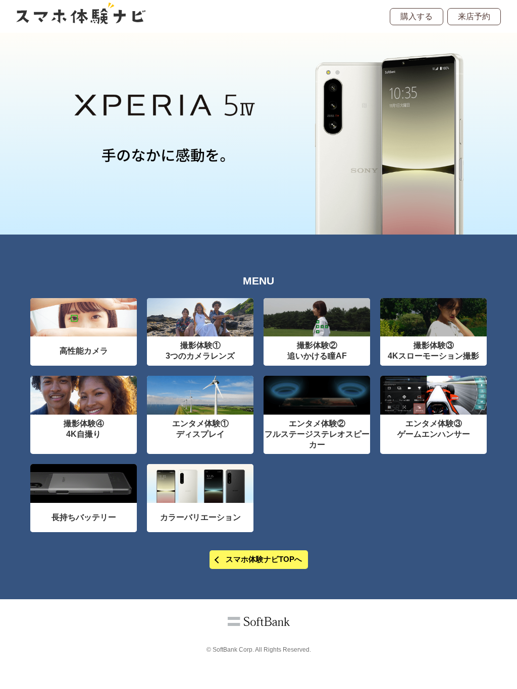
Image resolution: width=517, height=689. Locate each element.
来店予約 (474, 16)
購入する (416, 16)
